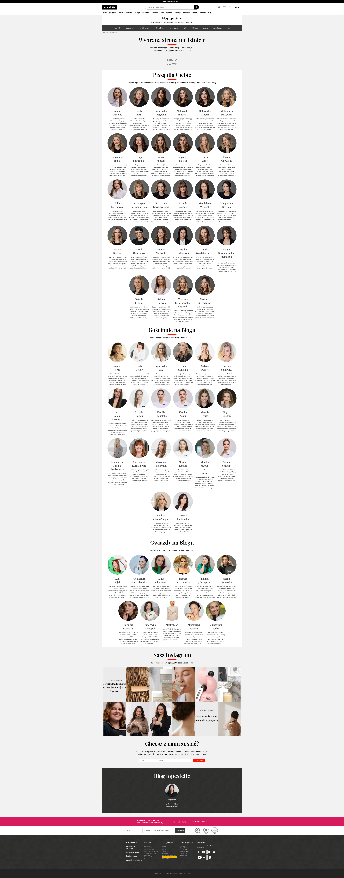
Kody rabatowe (166, 858)
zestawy (195, 13)
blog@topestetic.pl (172, 806)
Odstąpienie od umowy (132, 852)
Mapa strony (183, 855)
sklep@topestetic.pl (133, 860)
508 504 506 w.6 (173, 804)
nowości (203, 13)
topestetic (105, 32)
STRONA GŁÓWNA (172, 61)
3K (204, 857)
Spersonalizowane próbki (169, 855)
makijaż (121, 13)
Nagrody (182, 846)
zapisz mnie (199, 760)
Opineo (183, 849)
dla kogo (137, 13)
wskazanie (145, 13)
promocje (178, 13)
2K (214, 857)
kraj (162, 13)
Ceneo (183, 848)
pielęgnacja (112, 13)
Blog (145, 858)
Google (183, 853)
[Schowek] (225, 7)
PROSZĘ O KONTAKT (199, 822)
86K (204, 852)
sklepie (186, 754)
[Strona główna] (109, 7)
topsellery (169, 13)
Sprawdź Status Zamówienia (130, 847)
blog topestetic (172, 18)
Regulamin (165, 853)
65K (214, 852)
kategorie (129, 13)
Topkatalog (165, 851)
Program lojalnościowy (150, 853)
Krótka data (147, 855)
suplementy (155, 13)
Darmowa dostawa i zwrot (151, 851)
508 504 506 (131, 843)
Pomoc (164, 849)
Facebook (184, 851)
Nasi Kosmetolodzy (149, 848)
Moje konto (165, 848)
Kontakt (164, 846)
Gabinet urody (131, 856)
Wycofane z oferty (149, 857)
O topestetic (147, 846)
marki (105, 13)
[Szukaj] (196, 7)
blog (209, 13)
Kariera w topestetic (149, 849)
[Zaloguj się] (220, 7)
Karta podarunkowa (168, 857)
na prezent (186, 13)
